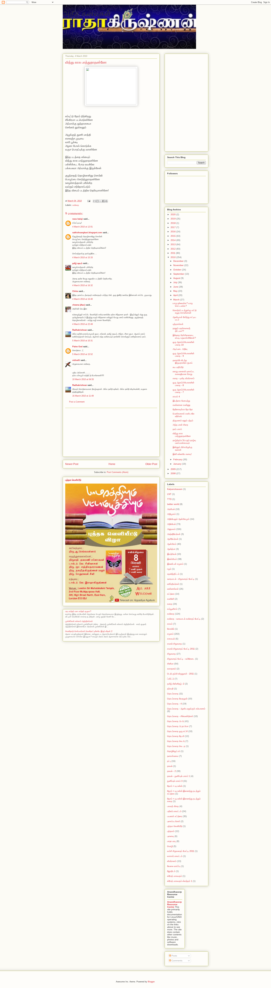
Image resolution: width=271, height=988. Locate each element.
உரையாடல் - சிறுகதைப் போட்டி (180, 579)
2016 (173, 231)
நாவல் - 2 (171, 771)
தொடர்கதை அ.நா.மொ (178, 726)
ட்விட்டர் (170, 678)
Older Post (151, 464)
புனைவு (170, 836)
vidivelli (76, 360)
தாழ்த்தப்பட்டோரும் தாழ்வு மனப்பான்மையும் (184, 441)
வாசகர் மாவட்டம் (174, 856)
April (175, 295)
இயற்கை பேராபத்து (181, 400)
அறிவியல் (171, 524)
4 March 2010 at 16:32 (82, 285)
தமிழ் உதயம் (77, 263)
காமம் (170, 624)
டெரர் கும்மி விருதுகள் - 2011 (180, 673)
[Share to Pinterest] (106, 201)
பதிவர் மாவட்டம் (174, 811)
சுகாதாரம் (171, 668)
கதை (169, 604)
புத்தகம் (170, 831)
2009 (173, 469)
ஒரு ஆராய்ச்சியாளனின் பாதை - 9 (183, 354)
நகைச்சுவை (172, 756)
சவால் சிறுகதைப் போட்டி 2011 (181, 648)
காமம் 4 (176, 396)
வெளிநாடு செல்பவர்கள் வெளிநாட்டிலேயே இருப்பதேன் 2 (88, 631)
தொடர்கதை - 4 (174, 703)
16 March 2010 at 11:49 (83, 396)
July (175, 282)
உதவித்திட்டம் (173, 574)
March (176, 299)
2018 (173, 223)
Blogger (151, 981)
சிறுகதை (171, 653)
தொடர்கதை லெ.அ (176, 741)
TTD (169, 499)
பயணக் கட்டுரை (174, 816)
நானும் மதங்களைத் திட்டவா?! (181, 329)
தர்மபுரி (170, 688)
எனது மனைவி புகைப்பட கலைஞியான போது (183, 372)
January (177, 464)
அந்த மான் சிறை (180, 424)
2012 (173, 249)
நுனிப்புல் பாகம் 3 (175, 781)
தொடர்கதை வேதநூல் (177, 698)
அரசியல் (171, 509)
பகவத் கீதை (173, 806)
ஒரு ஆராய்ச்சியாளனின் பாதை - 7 (183, 391)
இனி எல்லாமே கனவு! (182, 454)
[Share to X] (100, 201)
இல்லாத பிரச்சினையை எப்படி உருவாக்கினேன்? (184, 336)
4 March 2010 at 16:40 (82, 299)
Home (112, 464)
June (176, 286)
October (177, 269)
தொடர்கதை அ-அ (175, 721)
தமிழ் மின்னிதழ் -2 (175, 683)
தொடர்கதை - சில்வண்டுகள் (180, 716)
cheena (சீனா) (78, 305)
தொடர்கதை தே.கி (175, 736)
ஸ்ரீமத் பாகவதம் (174, 876)
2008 (173, 473)
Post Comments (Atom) (117, 472)
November (178, 265)
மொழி (170, 846)
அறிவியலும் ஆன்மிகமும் (178, 519)
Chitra (75, 291)
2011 (173, 253)
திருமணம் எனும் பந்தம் (183, 420)
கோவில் (170, 629)
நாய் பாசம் (177, 429)
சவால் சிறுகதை (174, 643)
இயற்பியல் (171, 554)
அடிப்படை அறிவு (180, 349)
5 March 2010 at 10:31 (82, 340)
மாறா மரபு (171, 841)
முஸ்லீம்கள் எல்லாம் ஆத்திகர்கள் (79, 621)
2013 (173, 244)
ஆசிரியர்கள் (172, 539)
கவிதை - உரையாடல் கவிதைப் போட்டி (184, 619)
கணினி (170, 599)
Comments (176, 960)
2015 (173, 236)
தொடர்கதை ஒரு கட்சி (177, 731)
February (178, 459)
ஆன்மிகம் (171, 544)
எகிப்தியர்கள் (173, 584)
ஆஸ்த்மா (171, 549)
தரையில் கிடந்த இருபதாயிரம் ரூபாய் (183, 361)
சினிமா (170, 663)
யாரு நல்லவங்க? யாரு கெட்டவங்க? (183, 304)
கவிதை (75, 205)
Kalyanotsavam (174, 489)
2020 (173, 214)
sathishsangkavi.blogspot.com (87, 232)
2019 (173, 218)
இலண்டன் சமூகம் (175, 564)
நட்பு (169, 761)
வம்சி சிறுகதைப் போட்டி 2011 (180, 851)
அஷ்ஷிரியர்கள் (173, 534)
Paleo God (77, 346)
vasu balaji (77, 219)
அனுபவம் (171, 529)
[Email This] (94, 201)
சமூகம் (170, 634)
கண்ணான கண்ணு (181, 405)
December (178, 261)
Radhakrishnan (80, 330)
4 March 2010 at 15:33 (82, 257)
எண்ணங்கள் (173, 589)
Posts (174, 955)
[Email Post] (88, 201)
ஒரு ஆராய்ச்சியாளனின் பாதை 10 (183, 343)
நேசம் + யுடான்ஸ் (174, 786)
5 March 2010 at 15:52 (82, 354)
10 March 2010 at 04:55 (83, 379)
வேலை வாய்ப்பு (173, 866)
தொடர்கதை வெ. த (176, 746)
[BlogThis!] (97, 201)
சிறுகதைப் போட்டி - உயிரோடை (180, 659)
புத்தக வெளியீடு (73, 480)
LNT (169, 494)
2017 (173, 227)
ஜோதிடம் (171, 871)
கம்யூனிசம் (172, 609)
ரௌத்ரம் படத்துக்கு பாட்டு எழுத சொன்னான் (185, 311)
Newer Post (71, 464)
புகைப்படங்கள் (173, 821)
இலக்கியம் (172, 559)
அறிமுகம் (171, 514)
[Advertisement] (111, 432)
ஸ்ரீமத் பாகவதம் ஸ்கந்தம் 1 (179, 881)
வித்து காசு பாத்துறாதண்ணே (182, 434)
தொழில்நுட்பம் (173, 751)
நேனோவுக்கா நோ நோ (183, 409)
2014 (173, 240)
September (179, 274)
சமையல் (171, 638)
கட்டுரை (171, 594)
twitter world (173, 504)
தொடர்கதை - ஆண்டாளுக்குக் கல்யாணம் (186, 708)
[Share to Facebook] (103, 201)
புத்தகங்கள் (178, 324)
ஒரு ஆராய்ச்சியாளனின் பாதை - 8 (183, 383)
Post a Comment (77, 402)
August (177, 278)
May (175, 291)
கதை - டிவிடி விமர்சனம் (183, 378)
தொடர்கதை (172, 693)
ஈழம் (169, 569)
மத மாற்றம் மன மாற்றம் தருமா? (78, 611)
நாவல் (170, 766)
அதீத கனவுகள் (87, 13)
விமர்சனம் (171, 861)
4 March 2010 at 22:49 (82, 324)
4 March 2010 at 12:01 (82, 227)
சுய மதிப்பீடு (178, 367)
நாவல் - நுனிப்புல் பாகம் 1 (178, 776)
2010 (173, 257)
